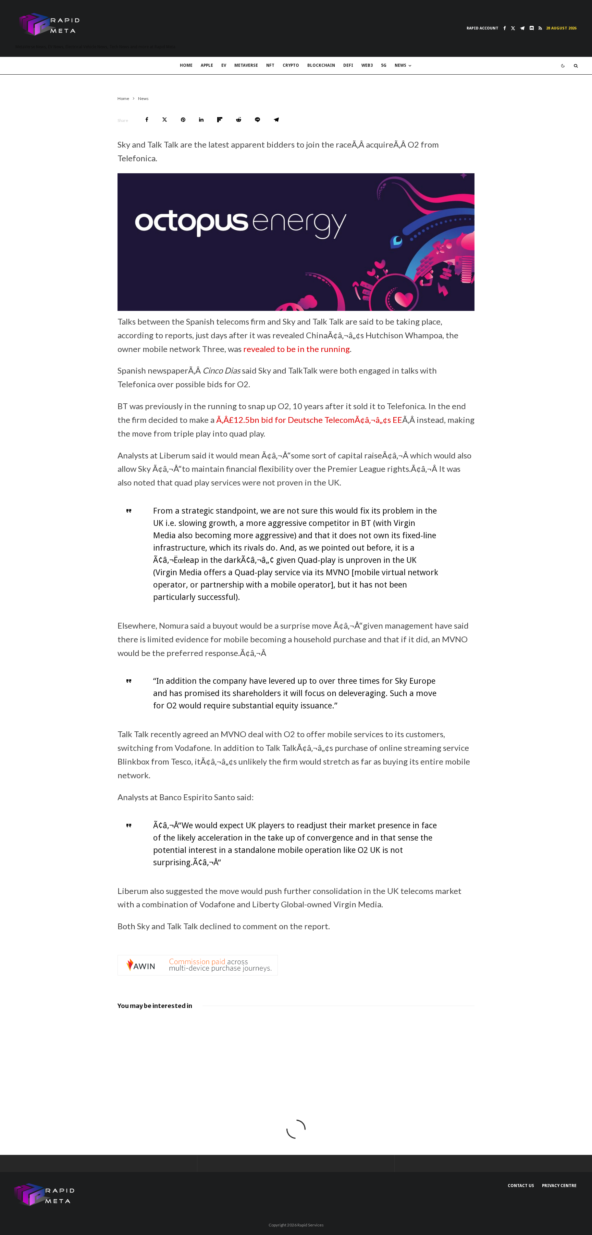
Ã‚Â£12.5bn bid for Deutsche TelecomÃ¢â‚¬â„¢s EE (309, 420)
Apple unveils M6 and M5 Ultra (421, 1025)
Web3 (367, 65)
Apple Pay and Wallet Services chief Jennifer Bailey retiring (432, 1049)
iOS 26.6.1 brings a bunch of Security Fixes (306, 1049)
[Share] (146, 119)
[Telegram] (522, 28)
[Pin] (183, 119)
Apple (207, 65)
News (400, 65)
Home (186, 65)
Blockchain (321, 65)
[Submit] (238, 119)
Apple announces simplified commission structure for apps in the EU (184, 1052)
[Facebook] (504, 28)
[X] (513, 28)
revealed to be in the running (296, 349)
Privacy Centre (559, 1185)
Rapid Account (482, 28)
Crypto (291, 65)
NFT (270, 65)
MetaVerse (246, 65)
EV (223, 65)
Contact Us (521, 1185)
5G (383, 65)
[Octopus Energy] (296, 308)
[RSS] (540, 28)
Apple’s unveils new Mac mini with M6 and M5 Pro (308, 1025)
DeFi (348, 65)
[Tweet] (164, 119)
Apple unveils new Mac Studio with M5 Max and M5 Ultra (187, 1025)
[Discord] (531, 28)
